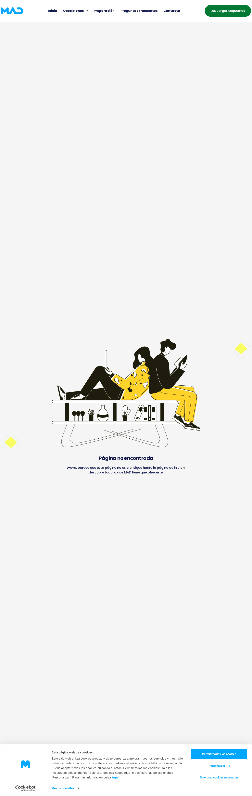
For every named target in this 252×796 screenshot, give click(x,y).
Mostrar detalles (63, 788)
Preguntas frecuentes (139, 10)
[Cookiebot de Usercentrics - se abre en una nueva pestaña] (25, 788)
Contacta (171, 10)
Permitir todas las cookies (219, 754)
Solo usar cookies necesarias (219, 777)
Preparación (104, 10)
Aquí (115, 777)
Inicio (52, 10)
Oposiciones (73, 10)
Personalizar (217, 765)
